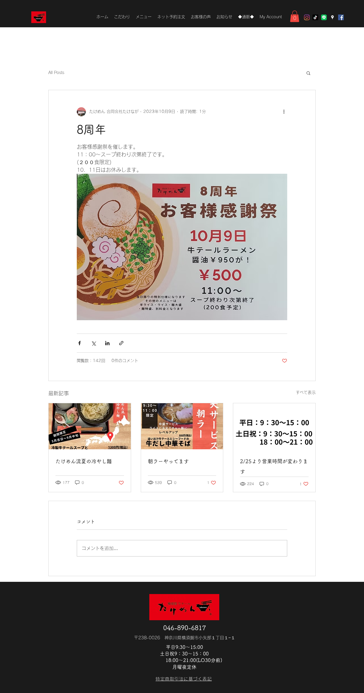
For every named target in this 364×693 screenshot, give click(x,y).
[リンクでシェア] (121, 343)
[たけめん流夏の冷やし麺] (90, 426)
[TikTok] (315, 17)
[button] (294, 16)
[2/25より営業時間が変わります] (274, 426)
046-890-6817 (184, 628)
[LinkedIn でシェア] (107, 343)
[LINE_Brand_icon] (324, 17)
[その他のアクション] (283, 111)
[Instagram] (307, 17)
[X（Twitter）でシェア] (93, 343)
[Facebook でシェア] (79, 343)
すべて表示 (306, 392)
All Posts (56, 73)
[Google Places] (332, 17)
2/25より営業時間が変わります (274, 466)
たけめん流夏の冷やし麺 (83, 461)
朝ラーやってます (168, 461)
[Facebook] (341, 17)
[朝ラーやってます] (182, 426)
